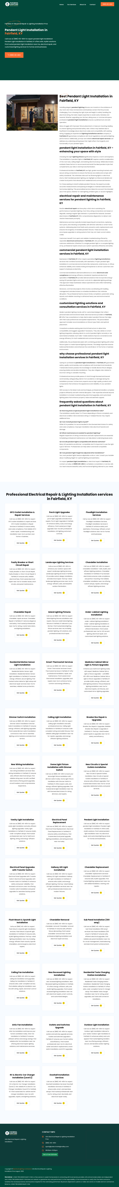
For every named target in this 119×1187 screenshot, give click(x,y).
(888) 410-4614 (107, 4)
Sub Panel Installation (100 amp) (97, 921)
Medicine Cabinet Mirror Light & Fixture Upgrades (97, 663)
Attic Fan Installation (22, 1024)
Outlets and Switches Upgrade (59, 1026)
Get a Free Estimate (50, 1154)
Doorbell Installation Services (59, 1076)
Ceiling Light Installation (59, 717)
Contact (92, 4)
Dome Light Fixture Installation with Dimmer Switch (59, 767)
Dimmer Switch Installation (22, 717)
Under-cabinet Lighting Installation (96, 613)
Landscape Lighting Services (59, 562)
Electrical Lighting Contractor (22, 1169)
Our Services (71, 4)
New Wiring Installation (22, 764)
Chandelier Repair (22, 612)
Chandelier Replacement (97, 867)
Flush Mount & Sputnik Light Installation (22, 921)
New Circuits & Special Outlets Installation (97, 766)
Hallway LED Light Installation (59, 868)
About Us (83, 4)
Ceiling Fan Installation (22, 972)
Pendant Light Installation (96, 819)
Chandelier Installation (97, 562)
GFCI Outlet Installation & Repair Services (22, 513)
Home (62, 4)
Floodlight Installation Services (96, 513)
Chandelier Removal (59, 919)
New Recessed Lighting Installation (59, 973)
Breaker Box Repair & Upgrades (97, 718)
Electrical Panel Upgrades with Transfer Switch (22, 868)
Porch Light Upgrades (59, 512)
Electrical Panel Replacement (59, 821)
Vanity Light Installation (22, 819)
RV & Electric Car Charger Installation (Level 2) (22, 1076)
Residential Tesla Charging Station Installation (97, 973)
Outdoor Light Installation (96, 1024)
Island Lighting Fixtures (59, 612)
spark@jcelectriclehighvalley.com (57, 1147)
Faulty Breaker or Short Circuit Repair (22, 563)
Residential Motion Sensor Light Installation (22, 663)
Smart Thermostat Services (59, 662)
